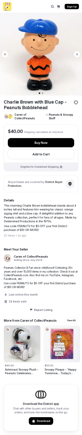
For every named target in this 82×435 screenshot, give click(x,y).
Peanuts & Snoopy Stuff (61, 116)
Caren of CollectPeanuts (24, 116)
